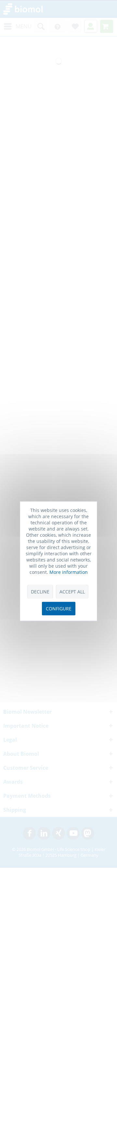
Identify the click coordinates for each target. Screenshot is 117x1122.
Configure (59, 608)
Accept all (72, 592)
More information (68, 572)
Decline (40, 592)
